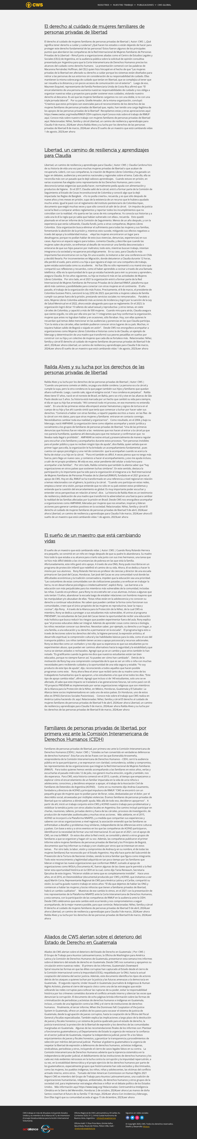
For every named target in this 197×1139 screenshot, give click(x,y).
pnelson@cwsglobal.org (85, 1128)
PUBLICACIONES (145, 4)
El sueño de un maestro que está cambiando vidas (92, 538)
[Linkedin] (142, 1118)
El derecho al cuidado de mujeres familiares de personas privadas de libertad (94, 29)
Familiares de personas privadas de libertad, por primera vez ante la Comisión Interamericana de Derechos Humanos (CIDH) (96, 733)
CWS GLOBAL (164, 4)
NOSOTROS (103, 4)
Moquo (146, 1126)
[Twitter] (132, 1118)
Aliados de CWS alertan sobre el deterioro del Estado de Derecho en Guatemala (93, 939)
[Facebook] (128, 1118)
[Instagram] (137, 1118)
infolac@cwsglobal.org (106, 1118)
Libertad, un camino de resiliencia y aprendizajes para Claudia (96, 153)
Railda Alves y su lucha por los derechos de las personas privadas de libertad (94, 370)
